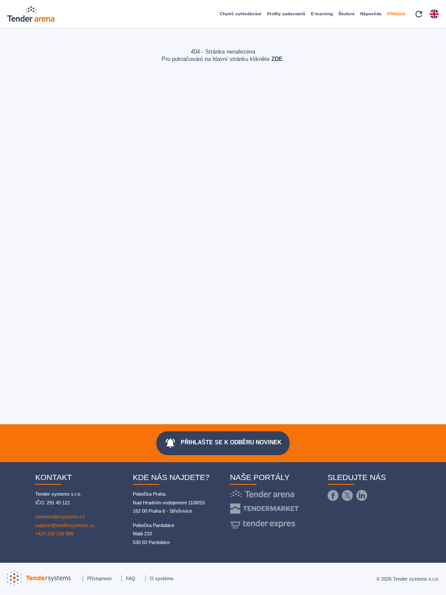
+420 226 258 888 (54, 533)
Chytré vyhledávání (240, 13)
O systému (161, 578)
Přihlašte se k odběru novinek (223, 443)
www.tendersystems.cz (60, 516)
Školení (346, 13)
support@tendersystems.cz (65, 525)
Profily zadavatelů (286, 13)
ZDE (277, 59)
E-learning (322, 13)
